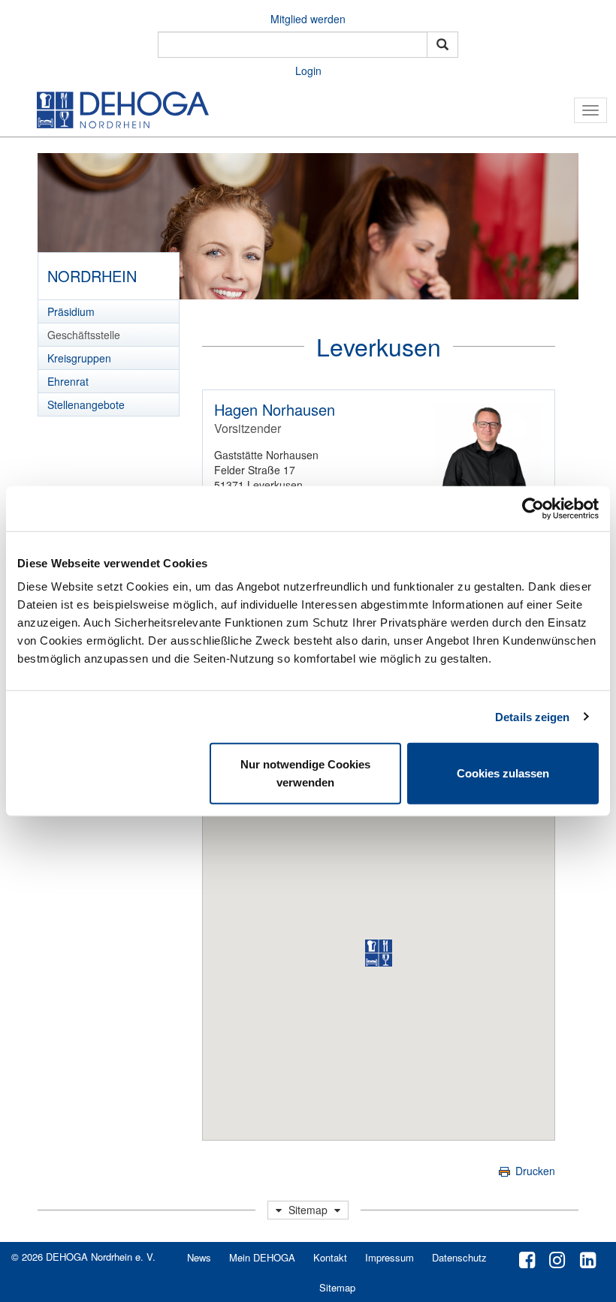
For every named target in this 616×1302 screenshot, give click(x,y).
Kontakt (330, 1257)
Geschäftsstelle (83, 334)
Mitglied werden (308, 18)
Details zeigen (532, 716)
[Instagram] (557, 1258)
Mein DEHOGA (262, 1257)
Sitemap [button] (308, 1209)
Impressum (389, 1257)
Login (308, 70)
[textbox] (292, 45)
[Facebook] (527, 1258)
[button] (378, 953)
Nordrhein (92, 276)
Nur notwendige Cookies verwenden (305, 773)
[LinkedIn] (588, 1258)
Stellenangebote (86, 404)
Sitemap (337, 1287)
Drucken (533, 1170)
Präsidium (71, 311)
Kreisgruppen (79, 357)
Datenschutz (459, 1257)
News (199, 1257)
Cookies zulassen (503, 773)
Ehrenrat (68, 381)
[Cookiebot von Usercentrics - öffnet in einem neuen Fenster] (533, 508)
